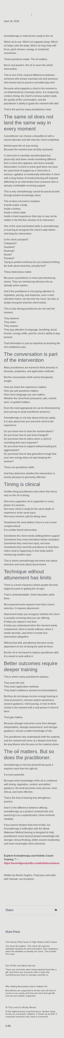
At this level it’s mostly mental (20, 1007)
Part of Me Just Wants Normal (20, 965)
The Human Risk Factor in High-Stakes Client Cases (31, 942)
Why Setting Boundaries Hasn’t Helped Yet (26, 986)
